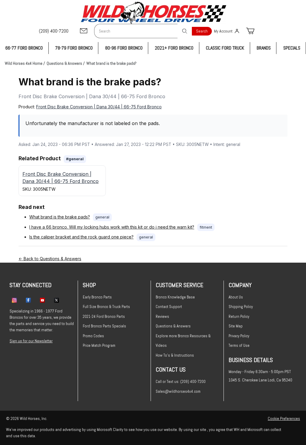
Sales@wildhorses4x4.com (178, 391)
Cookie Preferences (284, 418)
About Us (236, 297)
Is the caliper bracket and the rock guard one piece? (81, 236)
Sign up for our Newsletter (31, 341)
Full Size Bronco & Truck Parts (106, 306)
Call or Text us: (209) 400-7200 (181, 381)
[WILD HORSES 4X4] (153, 12)
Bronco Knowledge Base (175, 297)
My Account (223, 31)
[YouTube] (42, 300)
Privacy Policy (239, 335)
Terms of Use (239, 345)
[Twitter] (56, 300)
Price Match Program (99, 345)
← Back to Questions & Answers (50, 258)
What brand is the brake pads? (59, 216)
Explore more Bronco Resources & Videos (183, 340)
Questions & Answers (173, 326)
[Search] (185, 31)
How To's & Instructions (175, 355)
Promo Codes (93, 335)
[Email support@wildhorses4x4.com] (83, 31)
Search (202, 31)
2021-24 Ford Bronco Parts (104, 316)
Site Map (236, 326)
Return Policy (239, 316)
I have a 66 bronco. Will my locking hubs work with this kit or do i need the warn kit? (111, 227)
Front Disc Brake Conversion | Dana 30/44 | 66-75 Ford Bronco (99, 106)
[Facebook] (28, 300)
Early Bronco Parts (97, 297)
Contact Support (169, 306)
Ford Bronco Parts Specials (104, 326)
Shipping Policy (241, 306)
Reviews (162, 316)
